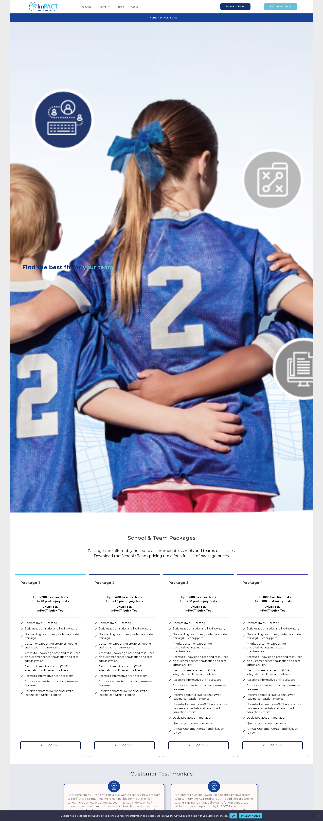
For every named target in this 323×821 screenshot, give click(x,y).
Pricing (102, 6)
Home (153, 17)
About (134, 6)
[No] (318, 815)
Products (85, 6)
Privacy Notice (250, 815)
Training (119, 6)
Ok (233, 815)
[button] (109, 7)
